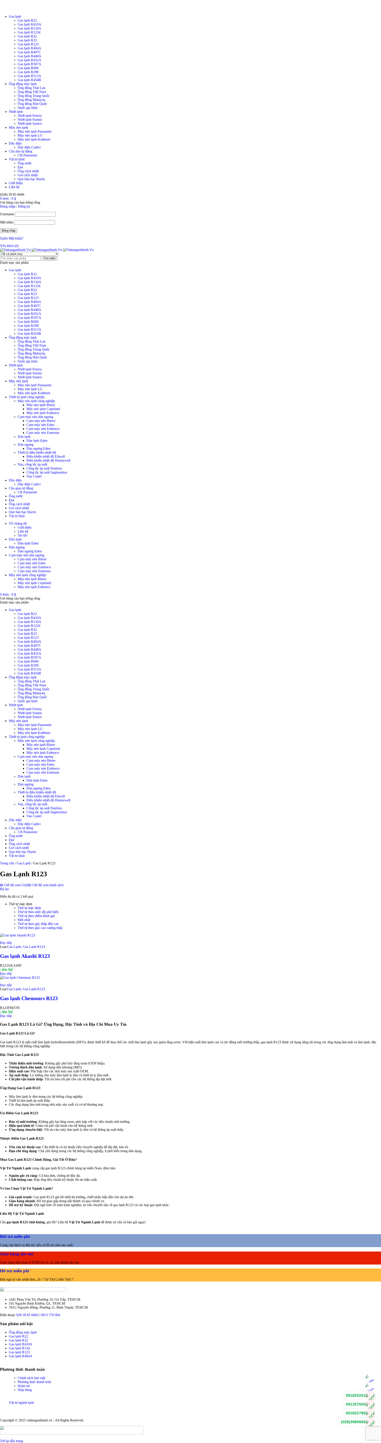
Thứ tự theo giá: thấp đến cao (38, 924)
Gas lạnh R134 (19, 1348)
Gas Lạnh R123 (34, 947)
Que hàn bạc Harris (31, 179)
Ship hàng (25, 1390)
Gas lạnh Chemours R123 (29, 998)
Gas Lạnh (23, 863)
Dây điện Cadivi (29, 147)
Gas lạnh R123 (28, 44)
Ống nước (25, 163)
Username (7, 214)
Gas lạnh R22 (27, 20)
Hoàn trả (24, 1386)
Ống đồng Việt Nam (32, 92)
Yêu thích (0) (9, 246)
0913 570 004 (50, 1315)
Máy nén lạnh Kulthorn (34, 139)
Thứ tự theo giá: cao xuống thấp (40, 928)
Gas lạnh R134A (29, 28)
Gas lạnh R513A (29, 76)
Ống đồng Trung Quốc (34, 96)
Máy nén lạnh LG (30, 135)
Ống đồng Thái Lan (31, 88)
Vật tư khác (17, 159)
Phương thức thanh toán (34, 1382)
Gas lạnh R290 (28, 72)
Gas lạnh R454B (29, 80)
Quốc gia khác (28, 108)
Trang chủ (7, 863)
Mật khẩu (6, 222)
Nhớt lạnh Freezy (30, 115)
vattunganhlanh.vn (39, 1420)
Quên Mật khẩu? (11, 238)
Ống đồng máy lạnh (23, 84)
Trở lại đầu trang (11, 1441)
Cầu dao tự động (20, 151)
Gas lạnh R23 (27, 40)
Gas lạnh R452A (29, 60)
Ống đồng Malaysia (31, 100)
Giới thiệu (16, 183)
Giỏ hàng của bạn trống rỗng (20, 202)
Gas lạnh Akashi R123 (25, 956)
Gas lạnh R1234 (29, 32)
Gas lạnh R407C (29, 52)
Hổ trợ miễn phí (14, 1270)
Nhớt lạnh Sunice (30, 123)
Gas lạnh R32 (27, 36)
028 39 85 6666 (27, 1315)
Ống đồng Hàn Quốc (32, 104)
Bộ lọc (4, 889)
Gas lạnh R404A (29, 48)
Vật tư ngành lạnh (21, 1402)
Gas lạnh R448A (29, 56)
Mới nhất (24, 920)
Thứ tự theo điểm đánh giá (36, 916)
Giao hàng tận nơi (16, 1254)
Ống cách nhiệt (28, 171)
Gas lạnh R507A (29, 64)
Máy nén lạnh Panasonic (35, 131)
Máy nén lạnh (18, 127)
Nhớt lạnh (16, 111)
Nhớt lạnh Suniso (30, 119)
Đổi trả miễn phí (15, 1236)
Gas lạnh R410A (29, 24)
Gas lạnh (15, 16)
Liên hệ (14, 187)
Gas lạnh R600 (28, 68)
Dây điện (15, 143)
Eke (20, 167)
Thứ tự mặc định (29, 908)
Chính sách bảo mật (31, 1378)
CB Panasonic (27, 155)
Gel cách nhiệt (28, 175)
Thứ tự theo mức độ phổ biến (38, 912)
